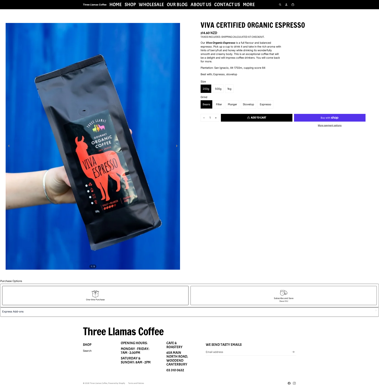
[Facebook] (289, 383)
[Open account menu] (286, 4)
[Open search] (280, 4)
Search (87, 350)
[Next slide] (177, 146)
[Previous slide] (8, 146)
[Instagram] (294, 383)
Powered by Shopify (116, 383)
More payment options (330, 125)
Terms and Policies (136, 383)
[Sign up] (293, 352)
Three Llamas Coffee (98, 383)
